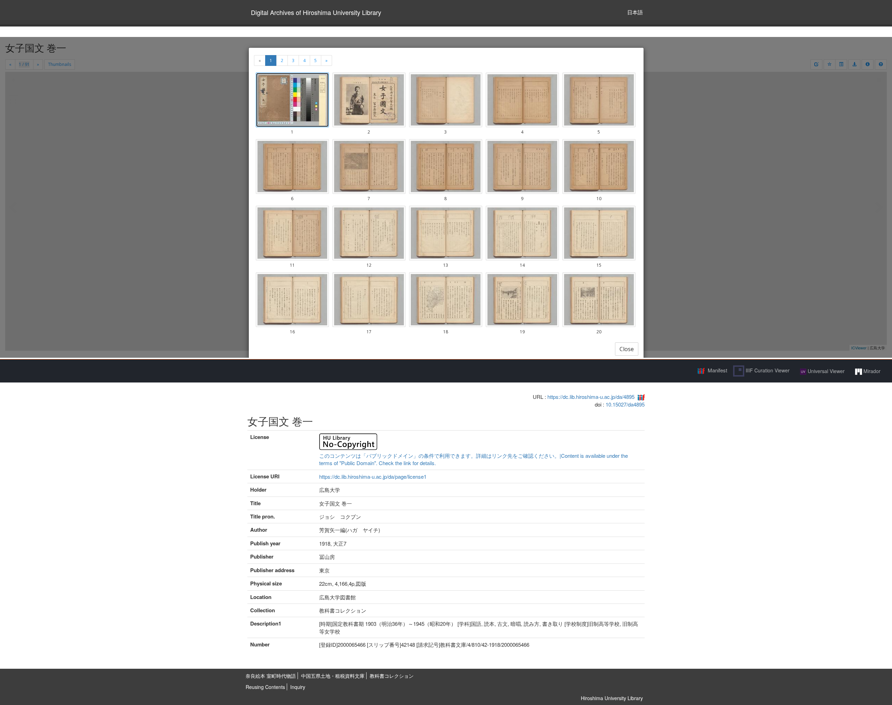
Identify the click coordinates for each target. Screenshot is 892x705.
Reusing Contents (265, 686)
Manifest (717, 370)
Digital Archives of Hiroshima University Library (316, 12)
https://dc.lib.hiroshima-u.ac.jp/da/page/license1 (372, 476)
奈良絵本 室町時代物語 (271, 675)
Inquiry (297, 686)
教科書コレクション (392, 675)
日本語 (635, 12)
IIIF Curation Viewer (767, 370)
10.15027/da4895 (625, 404)
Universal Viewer (825, 370)
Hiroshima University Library (612, 698)
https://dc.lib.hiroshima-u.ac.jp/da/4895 (591, 396)
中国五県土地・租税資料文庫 (332, 675)
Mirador (871, 370)
